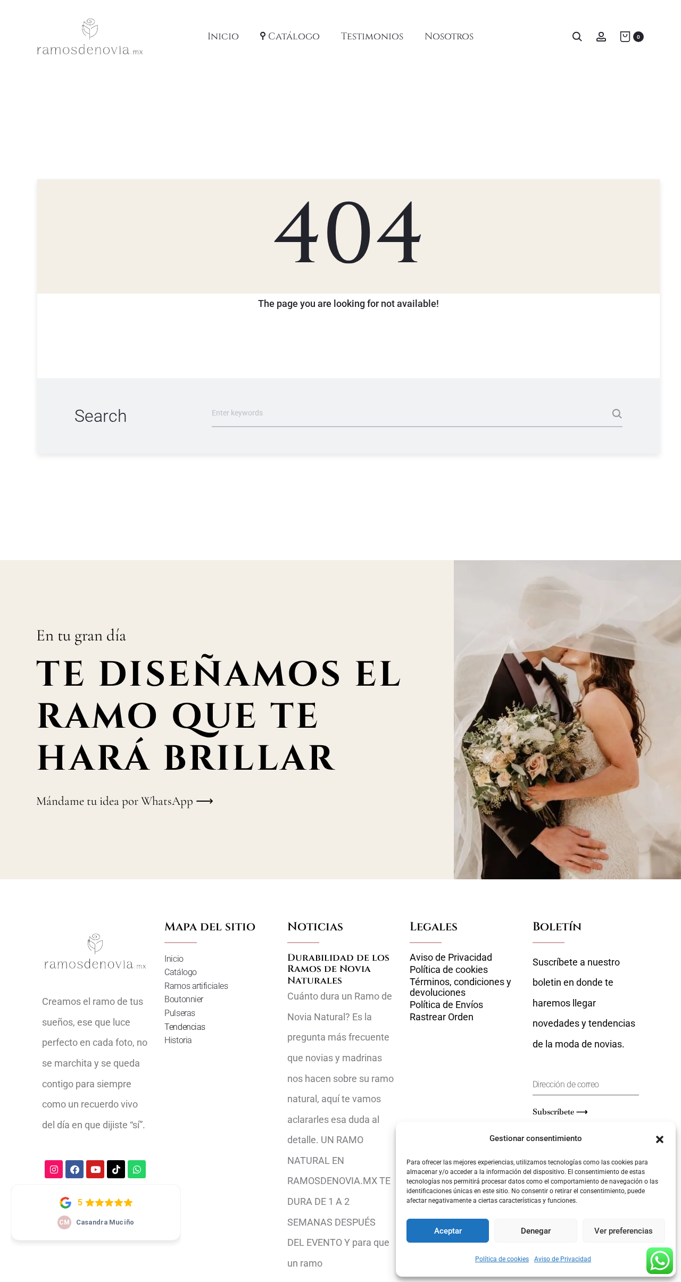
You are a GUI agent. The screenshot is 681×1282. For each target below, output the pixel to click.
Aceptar (448, 1231)
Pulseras (179, 1013)
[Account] (601, 35)
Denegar (536, 1231)
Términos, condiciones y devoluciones (460, 987)
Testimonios (372, 36)
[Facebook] (74, 1169)
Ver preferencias (623, 1231)
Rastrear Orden (442, 1017)
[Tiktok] (116, 1169)
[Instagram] (54, 1169)
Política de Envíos (446, 1005)
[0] (625, 35)
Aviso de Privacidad (562, 1259)
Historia (178, 1040)
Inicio (223, 36)
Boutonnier (183, 999)
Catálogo (294, 36)
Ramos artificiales (196, 986)
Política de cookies (502, 1259)
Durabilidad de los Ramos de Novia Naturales (338, 969)
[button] (659, 1138)
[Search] (577, 35)
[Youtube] (95, 1169)
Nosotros (449, 36)
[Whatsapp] (137, 1169)
